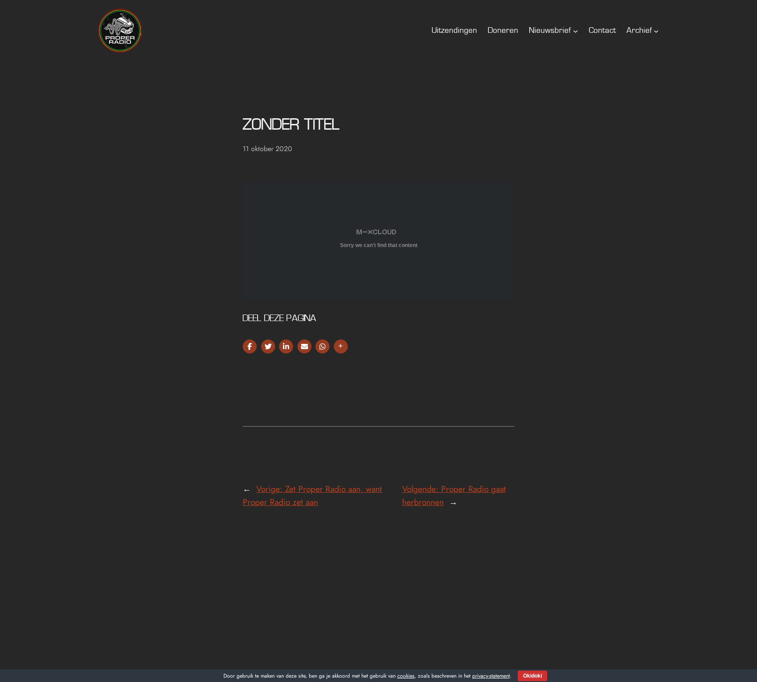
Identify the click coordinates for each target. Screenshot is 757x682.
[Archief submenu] (656, 30)
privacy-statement (491, 676)
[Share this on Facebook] (250, 346)
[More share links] (341, 346)
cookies (405, 676)
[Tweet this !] (268, 346)
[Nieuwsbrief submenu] (575, 30)
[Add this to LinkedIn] (286, 346)
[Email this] (304, 346)
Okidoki (532, 676)
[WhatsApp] (322, 346)
